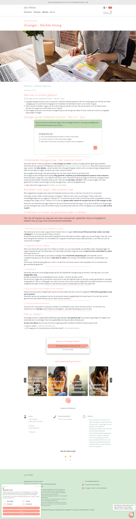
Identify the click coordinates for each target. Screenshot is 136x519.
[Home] (30, 8)
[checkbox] (4, 501)
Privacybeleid (37, 486)
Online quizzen (28, 12)
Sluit (87, 2)
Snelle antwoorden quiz (46, 326)
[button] (6, 487)
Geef (110, 7)
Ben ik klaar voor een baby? (57, 185)
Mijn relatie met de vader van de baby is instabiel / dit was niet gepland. (62, 141)
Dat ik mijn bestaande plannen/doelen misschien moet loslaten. (60, 137)
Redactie (32, 432)
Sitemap (92, 510)
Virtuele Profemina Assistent (92, 484)
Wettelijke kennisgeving (48, 510)
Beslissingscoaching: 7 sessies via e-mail (68, 346)
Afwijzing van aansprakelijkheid (80, 510)
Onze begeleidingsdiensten (92, 481)
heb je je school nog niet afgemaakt (77, 166)
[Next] (111, 380)
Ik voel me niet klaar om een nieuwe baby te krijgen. (56, 139)
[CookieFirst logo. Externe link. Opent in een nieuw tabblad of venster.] (3, 488)
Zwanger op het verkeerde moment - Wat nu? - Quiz (45, 99)
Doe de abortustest (72, 328)
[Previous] (25, 380)
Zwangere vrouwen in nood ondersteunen (96, 488)
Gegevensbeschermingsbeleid (63, 510)
